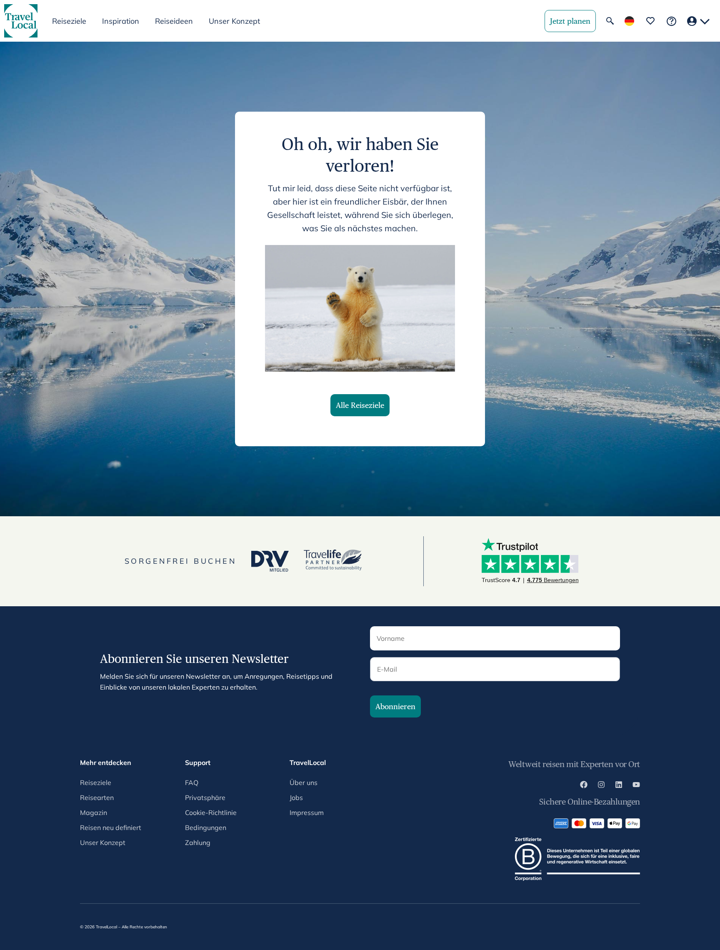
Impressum (307, 812)
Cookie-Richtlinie (211, 812)
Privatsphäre (205, 797)
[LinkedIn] (618, 786)
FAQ (191, 782)
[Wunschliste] (650, 20)
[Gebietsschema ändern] (629, 21)
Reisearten (97, 797)
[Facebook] (584, 786)
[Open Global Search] (610, 21)
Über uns (304, 782)
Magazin (93, 812)
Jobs (296, 797)
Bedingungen (205, 827)
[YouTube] (636, 786)
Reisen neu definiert (110, 827)
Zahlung (197, 842)
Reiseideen (174, 21)
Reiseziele (95, 782)
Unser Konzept (234, 21)
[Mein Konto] (698, 21)
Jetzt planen (570, 21)
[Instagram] (601, 786)
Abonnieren (395, 706)
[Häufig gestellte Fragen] (671, 21)
